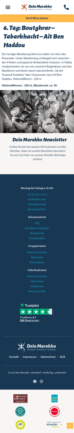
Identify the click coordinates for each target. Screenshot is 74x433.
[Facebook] (34, 381)
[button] (8, 7)
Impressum (29, 356)
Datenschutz (48, 356)
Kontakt (14, 356)
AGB (62, 356)
